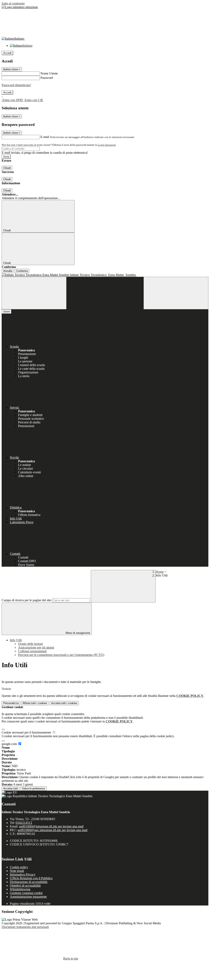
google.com (10, 744)
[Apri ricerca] (176, 293)
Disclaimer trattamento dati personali (25, 927)
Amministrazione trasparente (28, 896)
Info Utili (16, 640)
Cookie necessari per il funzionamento (27, 732)
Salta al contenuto (13, 3)
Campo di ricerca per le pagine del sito (26, 600)
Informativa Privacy (22, 874)
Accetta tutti (64, 703)
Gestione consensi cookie (26, 893)
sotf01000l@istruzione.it (51, 826)
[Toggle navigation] (34, 293)
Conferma (22, 270)
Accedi (7, 52)
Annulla (7, 270)
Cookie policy (19, 867)
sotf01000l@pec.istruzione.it (52, 830)
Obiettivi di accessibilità (25, 885)
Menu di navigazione (77, 632)
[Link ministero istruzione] (20, 7)
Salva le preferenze (33, 788)
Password (46, 77)
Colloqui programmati (32, 651)
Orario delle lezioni (30, 643)
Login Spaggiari (107, 144)
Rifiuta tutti (35, 703)
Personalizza (11, 703)
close (6, 311)
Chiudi (7, 168)
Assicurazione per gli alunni (36, 647)
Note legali (17, 871)
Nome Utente (49, 73)
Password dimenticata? (16, 85)
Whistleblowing (20, 889)
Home (160, 571)
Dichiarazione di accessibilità (28, 882)
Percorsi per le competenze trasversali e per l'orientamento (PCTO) (61, 655)
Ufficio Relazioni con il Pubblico (31, 878)
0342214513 (24, 822)
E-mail (44, 137)
